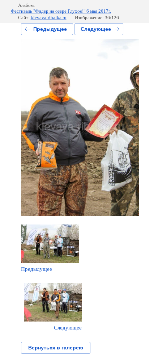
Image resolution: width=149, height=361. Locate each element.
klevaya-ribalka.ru (49, 17)
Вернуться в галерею (55, 347)
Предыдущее (50, 29)
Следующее (96, 29)
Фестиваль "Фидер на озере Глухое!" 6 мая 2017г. (61, 11)
